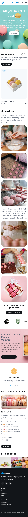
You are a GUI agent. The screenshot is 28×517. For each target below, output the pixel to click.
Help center (4, 500)
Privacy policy (5, 507)
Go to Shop (14, 33)
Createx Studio (20, 512)
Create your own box (8, 356)
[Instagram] (2, 483)
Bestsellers (4, 493)
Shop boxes (6, 64)
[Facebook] (6, 483)
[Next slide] (25, 54)
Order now (6, 446)
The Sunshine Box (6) (7, 101)
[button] (10, 385)
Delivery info (4, 502)
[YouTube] (10, 483)
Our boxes (4, 491)
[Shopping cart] (22, 2)
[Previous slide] (21, 54)
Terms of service (6, 504)
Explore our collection (14, 312)
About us (3, 488)
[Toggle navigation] (26, 2)
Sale (2, 495)
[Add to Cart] (26, 103)
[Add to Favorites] (24, 71)
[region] (14, 321)
